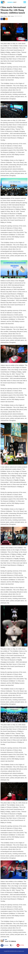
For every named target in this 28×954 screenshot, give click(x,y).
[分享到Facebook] (2, 19)
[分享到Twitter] (4, 19)
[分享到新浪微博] (6, 19)
